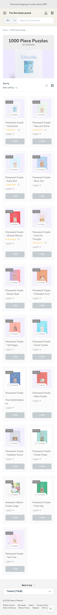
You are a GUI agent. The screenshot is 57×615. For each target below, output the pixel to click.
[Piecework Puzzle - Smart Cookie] (42, 327)
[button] (52, 13)
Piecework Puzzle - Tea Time (14, 555)
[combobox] (28, 20)
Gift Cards (46, 608)
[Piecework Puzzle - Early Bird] (15, 163)
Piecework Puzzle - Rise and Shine (41, 124)
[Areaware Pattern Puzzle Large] (15, 488)
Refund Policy (24, 608)
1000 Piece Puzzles (17, 30)
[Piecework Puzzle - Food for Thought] (42, 217)
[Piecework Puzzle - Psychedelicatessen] (15, 378)
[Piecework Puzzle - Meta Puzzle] (42, 378)
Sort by (6, 83)
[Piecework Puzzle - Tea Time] (15, 539)
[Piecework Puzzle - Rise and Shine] (42, 108)
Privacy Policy (42, 605)
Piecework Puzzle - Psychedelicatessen (14, 398)
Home (5, 30)
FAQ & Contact (9, 605)
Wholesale (22, 605)
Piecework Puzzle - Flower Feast (41, 453)
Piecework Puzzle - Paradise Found (14, 453)
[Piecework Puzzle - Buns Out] (42, 163)
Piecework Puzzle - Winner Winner (14, 234)
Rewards (35, 608)
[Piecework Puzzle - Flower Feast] (42, 437)
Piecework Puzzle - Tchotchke (14, 124)
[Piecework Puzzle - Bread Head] (15, 276)
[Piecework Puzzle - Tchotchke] (15, 108)
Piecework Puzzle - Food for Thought (41, 236)
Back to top (27, 585)
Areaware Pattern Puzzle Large (14, 504)
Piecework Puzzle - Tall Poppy (14, 343)
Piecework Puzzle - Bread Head (14, 292)
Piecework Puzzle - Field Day (41, 504)
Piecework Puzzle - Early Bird (14, 179)
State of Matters (16, 600)
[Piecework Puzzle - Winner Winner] (15, 217)
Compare (14, 114)
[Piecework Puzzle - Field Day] (42, 488)
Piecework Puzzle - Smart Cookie (41, 343)
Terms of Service (9, 608)
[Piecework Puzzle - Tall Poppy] (15, 327)
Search (31, 605)
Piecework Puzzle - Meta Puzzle (41, 394)
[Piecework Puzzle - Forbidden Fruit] (42, 276)
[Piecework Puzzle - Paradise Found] (15, 437)
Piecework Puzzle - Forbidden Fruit (41, 292)
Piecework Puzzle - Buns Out (41, 179)
